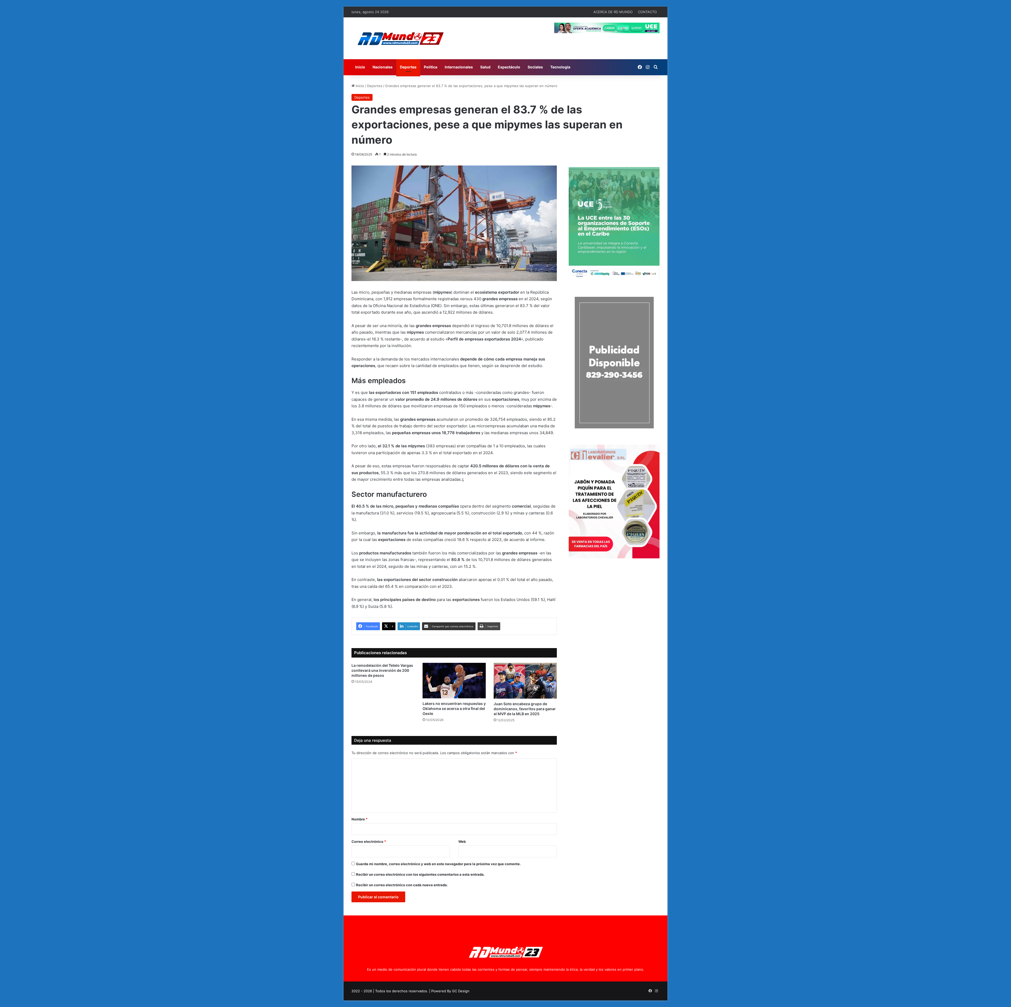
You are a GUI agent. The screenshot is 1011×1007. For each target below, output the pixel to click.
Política (430, 67)
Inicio (360, 67)
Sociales (535, 67)
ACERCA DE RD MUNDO (613, 12)
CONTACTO (647, 12)
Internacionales (459, 67)
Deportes (408, 67)
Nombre (359, 819)
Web (462, 841)
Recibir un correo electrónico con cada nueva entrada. (402, 885)
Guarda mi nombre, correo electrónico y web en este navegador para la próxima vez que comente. (438, 864)
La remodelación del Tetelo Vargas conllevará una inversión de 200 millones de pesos (382, 670)
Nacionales (383, 67)
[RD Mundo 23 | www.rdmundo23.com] (400, 38)
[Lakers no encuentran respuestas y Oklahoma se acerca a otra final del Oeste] (454, 680)
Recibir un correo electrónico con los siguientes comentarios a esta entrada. (420, 874)
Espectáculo (509, 67)
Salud (485, 67)
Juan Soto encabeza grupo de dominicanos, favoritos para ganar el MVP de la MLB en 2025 (525, 709)
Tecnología (560, 67)
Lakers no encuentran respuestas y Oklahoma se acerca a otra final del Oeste (454, 708)
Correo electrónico (368, 841)
